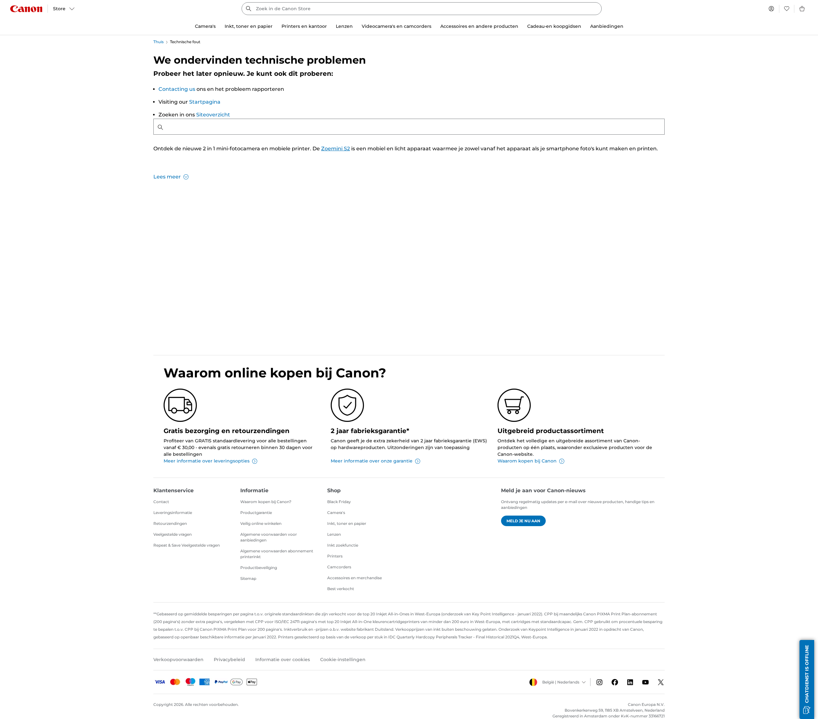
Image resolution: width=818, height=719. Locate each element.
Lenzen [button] (344, 26)
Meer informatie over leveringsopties (207, 461)
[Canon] (26, 8)
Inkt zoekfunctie (342, 545)
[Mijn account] (771, 9)
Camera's (336, 512)
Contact (161, 501)
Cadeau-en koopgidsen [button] (554, 26)
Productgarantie (256, 512)
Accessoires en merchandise (354, 577)
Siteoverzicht (213, 115)
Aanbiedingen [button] (606, 26)
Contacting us (176, 89)
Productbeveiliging (258, 567)
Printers (335, 556)
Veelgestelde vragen (172, 534)
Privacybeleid (229, 659)
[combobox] (422, 8)
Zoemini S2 (335, 149)
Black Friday (339, 501)
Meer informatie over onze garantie (372, 461)
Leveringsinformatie (172, 512)
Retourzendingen (170, 523)
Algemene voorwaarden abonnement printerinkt (276, 554)
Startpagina (204, 102)
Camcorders (339, 567)
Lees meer (167, 177)
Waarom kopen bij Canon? (265, 501)
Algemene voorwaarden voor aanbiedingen (268, 537)
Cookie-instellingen (343, 659)
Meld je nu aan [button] (523, 520)
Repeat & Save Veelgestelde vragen (186, 545)
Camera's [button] (205, 26)
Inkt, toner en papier (346, 523)
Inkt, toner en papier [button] (249, 26)
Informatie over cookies (282, 659)
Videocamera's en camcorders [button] (396, 26)
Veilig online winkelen (261, 523)
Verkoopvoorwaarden (178, 659)
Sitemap (248, 578)
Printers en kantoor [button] (304, 26)
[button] (806, 679)
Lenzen (334, 534)
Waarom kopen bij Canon (527, 461)
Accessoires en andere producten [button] (479, 26)
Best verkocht (340, 588)
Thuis (158, 41)
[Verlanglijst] (787, 9)
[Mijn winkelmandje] (802, 9)
